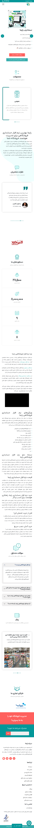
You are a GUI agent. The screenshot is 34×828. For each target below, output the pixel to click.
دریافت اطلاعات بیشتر (17, 55)
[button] (2, 36)
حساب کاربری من (28, 772)
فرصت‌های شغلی (28, 781)
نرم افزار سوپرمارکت (24, 362)
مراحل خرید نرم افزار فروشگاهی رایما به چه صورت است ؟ (18, 596)
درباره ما (30, 767)
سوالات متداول (28, 792)
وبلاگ (30, 789)
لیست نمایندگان (28, 800)
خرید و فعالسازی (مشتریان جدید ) (17, 60)
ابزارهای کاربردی (28, 775)
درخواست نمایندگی (27, 797)
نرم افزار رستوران (28, 368)
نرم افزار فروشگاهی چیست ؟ (22, 565)
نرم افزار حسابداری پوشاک (24, 376)
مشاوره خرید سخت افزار (26, 778)
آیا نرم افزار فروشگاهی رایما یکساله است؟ (19, 603)
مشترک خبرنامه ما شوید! (17, 728)
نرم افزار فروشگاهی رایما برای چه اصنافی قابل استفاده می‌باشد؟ (18, 588)
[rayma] (29, 4)
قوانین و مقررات (28, 794)
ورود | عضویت (28, 1)
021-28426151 (6, 1)
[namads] (6, 818)
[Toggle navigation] (3, 4)
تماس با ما (29, 769)
